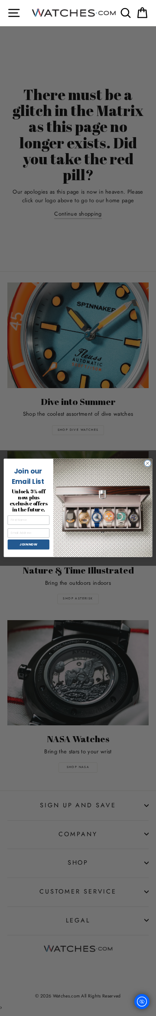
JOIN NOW (28, 544)
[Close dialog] (147, 463)
